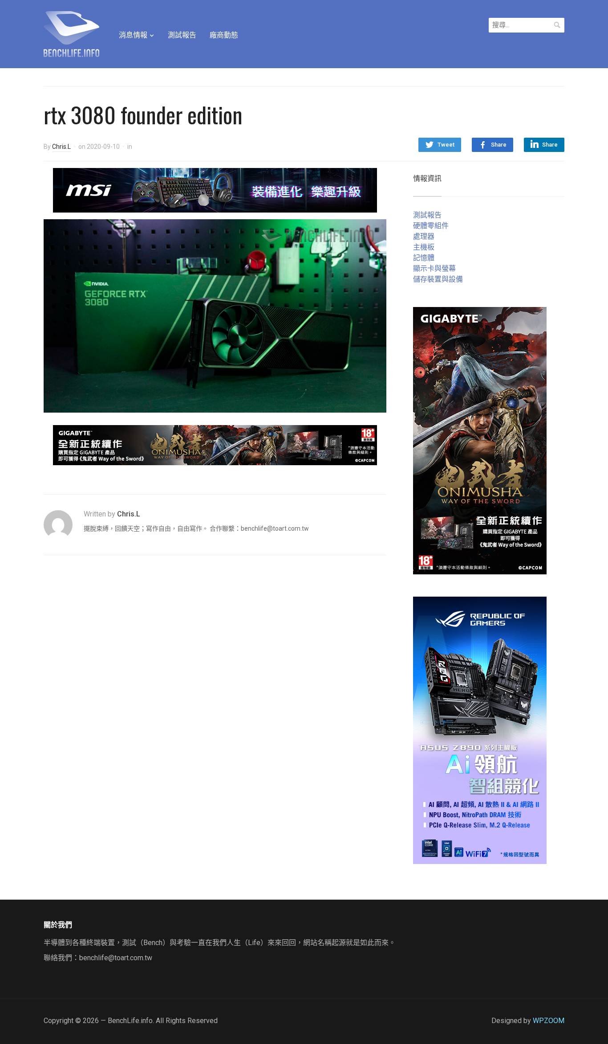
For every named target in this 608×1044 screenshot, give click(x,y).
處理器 (423, 236)
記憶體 (423, 258)
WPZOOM (548, 1020)
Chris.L (61, 146)
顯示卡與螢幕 (434, 268)
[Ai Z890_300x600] (480, 729)
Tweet (446, 144)
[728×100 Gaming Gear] (215, 189)
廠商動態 (224, 35)
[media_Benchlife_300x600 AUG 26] (480, 440)
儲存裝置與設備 (438, 279)
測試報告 (182, 35)
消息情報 (133, 35)
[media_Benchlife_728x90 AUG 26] (215, 444)
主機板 (423, 247)
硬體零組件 (431, 225)
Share (499, 144)
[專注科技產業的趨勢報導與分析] (71, 33)
